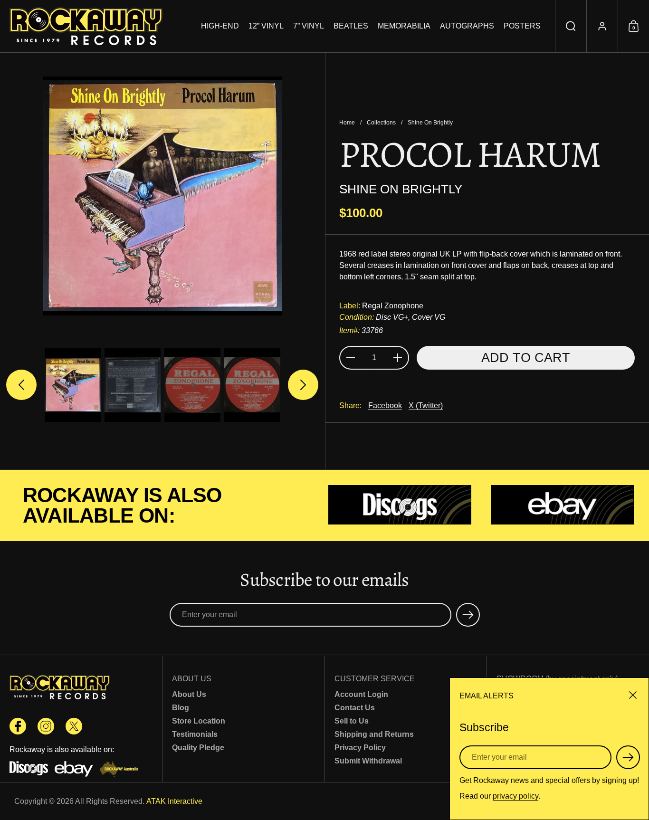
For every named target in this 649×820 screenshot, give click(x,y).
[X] (74, 726)
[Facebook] (18, 726)
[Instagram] (46, 726)
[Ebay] (562, 505)
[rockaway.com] (86, 26)
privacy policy (515, 796)
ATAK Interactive (174, 801)
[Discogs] (400, 505)
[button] (570, 26)
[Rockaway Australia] (119, 770)
